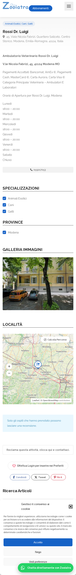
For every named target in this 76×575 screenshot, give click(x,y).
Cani (24, 23)
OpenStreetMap (50, 400)
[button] (70, 506)
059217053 (39, 169)
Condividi (20, 477)
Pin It (59, 477)
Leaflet (35, 400)
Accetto (38, 542)
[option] (38, 283)
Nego (38, 552)
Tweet (42, 477)
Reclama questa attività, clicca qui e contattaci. (38, 449)
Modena (13, 232)
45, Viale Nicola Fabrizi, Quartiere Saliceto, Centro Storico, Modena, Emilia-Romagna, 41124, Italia (36, 39)
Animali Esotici (13, 23)
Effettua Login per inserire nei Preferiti (40, 465)
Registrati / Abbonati (60, 8)
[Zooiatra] (21, 6)
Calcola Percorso (57, 339)
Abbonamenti (41, 8)
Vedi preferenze (38, 561)
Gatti (30, 23)
